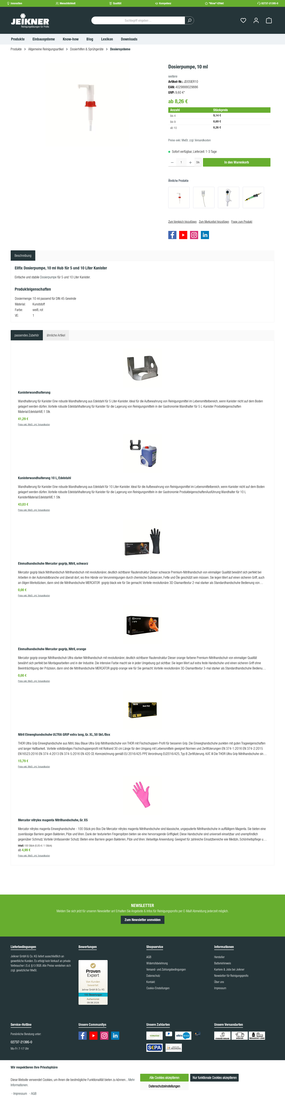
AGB (148, 957)
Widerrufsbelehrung (157, 963)
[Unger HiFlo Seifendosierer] (253, 197)
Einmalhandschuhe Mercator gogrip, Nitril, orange (52, 649)
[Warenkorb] (268, 20)
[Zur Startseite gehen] (30, 20)
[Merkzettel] (243, 20)
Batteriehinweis (222, 963)
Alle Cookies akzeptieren (164, 1078)
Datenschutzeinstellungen (164, 1086)
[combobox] (138, 20)
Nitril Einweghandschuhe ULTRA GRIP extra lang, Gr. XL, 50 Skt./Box (64, 734)
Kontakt (150, 982)
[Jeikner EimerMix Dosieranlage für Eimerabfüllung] (228, 197)
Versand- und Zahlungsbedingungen (166, 969)
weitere (172, 76)
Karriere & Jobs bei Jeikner (229, 969)
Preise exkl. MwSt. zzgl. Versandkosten (189, 140)
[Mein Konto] (256, 20)
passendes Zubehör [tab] (27, 335)
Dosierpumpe (48, 277)
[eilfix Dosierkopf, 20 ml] (203, 197)
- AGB (32, 1093)
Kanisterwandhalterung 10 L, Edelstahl (44, 478)
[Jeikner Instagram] (195, 236)
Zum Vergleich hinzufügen (182, 221)
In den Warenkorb (236, 162)
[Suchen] (189, 20)
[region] (87, 104)
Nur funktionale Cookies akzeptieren (215, 1078)
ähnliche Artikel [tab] (56, 335)
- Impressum (19, 1093)
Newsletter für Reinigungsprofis (231, 975)
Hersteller (219, 957)
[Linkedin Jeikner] (206, 236)
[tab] (23, 255)
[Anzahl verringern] (172, 162)
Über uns (219, 982)
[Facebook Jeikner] (173, 236)
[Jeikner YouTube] (184, 236)
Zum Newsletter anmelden (143, 920)
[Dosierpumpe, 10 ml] (87, 104)
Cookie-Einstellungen (157, 988)
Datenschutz (153, 975)
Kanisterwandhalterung (34, 392)
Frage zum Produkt (241, 221)
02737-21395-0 (269, 3)
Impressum (220, 988)
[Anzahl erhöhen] (190, 162)
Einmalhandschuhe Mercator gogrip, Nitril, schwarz (53, 563)
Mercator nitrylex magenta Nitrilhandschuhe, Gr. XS (53, 820)
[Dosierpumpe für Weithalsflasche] (179, 197)
